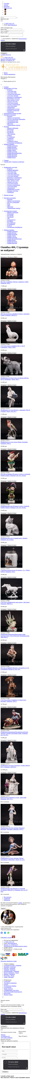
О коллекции (7, 987)
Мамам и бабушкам (12, 128)
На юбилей (10, 132)
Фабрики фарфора (9, 144)
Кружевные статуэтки (13, 98)
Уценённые (10, 112)
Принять (3, 908)
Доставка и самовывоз (10, 983)
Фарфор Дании (11, 150)
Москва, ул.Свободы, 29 (7, 60)
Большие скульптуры (13, 110)
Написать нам (8, 8)
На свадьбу (10, 131)
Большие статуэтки (12, 191)
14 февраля (10, 138)
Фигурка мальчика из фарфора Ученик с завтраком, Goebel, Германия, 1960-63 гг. (15, 314)
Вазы (8, 203)
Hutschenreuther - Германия (11, 971)
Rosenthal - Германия (10, 967)
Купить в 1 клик (12, 289)
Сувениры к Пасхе (12, 141)
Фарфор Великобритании (14, 153)
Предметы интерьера (10, 115)
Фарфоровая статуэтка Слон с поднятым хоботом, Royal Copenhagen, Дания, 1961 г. (15, 378)
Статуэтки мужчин (12, 103)
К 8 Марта (10, 221)
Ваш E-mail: (4, 32)
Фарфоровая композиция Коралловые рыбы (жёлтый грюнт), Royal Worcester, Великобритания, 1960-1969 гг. (15, 636)
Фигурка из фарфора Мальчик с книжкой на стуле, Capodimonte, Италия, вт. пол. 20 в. (15, 668)
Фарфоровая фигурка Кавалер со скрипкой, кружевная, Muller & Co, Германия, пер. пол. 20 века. (14, 890)
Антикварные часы (12, 122)
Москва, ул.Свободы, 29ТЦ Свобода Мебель (6, 1036)
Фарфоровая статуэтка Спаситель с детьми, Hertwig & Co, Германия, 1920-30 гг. (15, 766)
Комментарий (4, 36)
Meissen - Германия (9, 974)
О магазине (7, 981)
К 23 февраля (11, 137)
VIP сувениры (11, 134)
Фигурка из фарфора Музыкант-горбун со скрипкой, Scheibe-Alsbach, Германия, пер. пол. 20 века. (15, 474)
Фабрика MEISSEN (12, 170)
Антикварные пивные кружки (12, 113)
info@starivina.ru (12, 25)
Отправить (4, 53)
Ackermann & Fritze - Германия (12, 965)
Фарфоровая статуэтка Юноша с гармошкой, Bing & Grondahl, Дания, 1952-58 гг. (15, 410)
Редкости (9, 90)
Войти (6, 73)
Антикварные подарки (10, 211)
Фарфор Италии (11, 147)
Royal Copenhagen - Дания (11, 972)
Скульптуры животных (13, 94)
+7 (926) (9, 23)
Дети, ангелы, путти (13, 100)
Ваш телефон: (4, 31)
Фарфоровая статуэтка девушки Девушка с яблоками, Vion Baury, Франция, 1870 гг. (13, 828)
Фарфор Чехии (11, 157)
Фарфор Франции (12, 148)
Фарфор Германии (12, 145)
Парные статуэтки (12, 101)
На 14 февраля (11, 222)
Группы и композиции (13, 104)
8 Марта (9, 135)
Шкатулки (10, 123)
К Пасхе (9, 225)
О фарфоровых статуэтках (11, 990)
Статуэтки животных (13, 174)
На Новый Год (11, 220)
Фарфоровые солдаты (13, 109)
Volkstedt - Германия (9, 970)
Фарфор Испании (12, 154)
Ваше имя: (4, 29)
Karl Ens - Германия (9, 968)
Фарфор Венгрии (12, 156)
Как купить (7, 993)
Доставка (6, 3)
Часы (8, 205)
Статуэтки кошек (12, 106)
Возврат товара (8, 994)
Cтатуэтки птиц (11, 91)
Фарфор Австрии (12, 151)
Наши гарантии (8, 988)
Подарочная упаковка (10, 986)
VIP (8, 218)
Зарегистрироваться (9, 74)
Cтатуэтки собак (12, 92)
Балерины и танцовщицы (14, 97)
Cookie (20, 902)
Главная (6, 87)
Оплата (6, 5)
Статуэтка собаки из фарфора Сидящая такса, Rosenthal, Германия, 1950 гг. (13, 700)
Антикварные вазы (12, 120)
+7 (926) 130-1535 (8, 57)
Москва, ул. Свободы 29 (15, 945)
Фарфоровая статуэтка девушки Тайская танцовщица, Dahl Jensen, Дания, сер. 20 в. (13, 859)
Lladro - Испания (8, 977)
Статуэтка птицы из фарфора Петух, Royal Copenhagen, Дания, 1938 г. (13, 346)
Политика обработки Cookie (9, 961)
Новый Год (10, 140)
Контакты (7, 6)
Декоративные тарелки (13, 125)
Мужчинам (10, 129)
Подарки (6, 126)
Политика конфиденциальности (13, 991)
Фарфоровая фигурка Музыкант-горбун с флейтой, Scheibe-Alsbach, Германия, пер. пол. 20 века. (15, 506)
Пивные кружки (8, 195)
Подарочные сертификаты (14, 142)
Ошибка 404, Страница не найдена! (14, 161)
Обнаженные (11, 107)
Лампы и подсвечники (13, 117)
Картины (9, 116)
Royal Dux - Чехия (9, 975)
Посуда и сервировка (13, 202)
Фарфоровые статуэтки (10, 88)
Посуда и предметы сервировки (16, 119)
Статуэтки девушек (12, 95)
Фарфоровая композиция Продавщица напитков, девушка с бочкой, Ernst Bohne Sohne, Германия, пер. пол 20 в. (14, 733)
